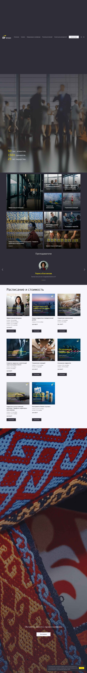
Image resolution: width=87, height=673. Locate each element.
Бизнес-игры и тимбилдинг (54, 246)
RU (83, 37)
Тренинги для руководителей (60, 36)
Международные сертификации (33, 36)
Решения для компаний (47, 36)
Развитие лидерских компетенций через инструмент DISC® (71, 187)
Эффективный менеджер (15, 207)
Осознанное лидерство (71, 226)
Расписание (16, 36)
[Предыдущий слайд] (2, 270)
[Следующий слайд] (84, 270)
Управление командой (71, 207)
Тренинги (23, 36)
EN (81, 37)
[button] (74, 37)
